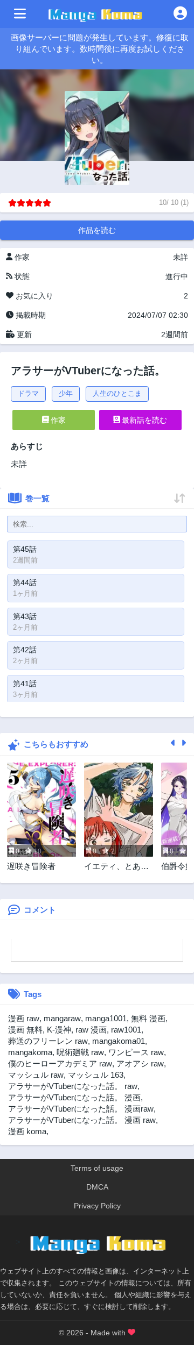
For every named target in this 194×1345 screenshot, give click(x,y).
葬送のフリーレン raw (48, 1040)
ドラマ (28, 393)
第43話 (25, 616)
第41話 (25, 683)
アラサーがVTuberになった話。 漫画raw (81, 1108)
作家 (57, 420)
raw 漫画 (91, 1029)
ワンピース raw (136, 1052)
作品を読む (97, 230)
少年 (66, 393)
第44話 (25, 582)
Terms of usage (97, 1168)
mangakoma (30, 1052)
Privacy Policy (97, 1205)
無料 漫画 (148, 1018)
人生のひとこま (117, 393)
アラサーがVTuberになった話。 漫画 (74, 1097)
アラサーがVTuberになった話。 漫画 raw (82, 1120)
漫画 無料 (25, 1029)
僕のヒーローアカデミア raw (60, 1063)
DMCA (97, 1187)
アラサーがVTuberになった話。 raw (72, 1086)
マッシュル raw (36, 1074)
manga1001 (106, 1018)
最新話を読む (143, 420)
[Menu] (20, 14)
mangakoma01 (118, 1040)
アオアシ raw (140, 1063)
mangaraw (62, 1018)
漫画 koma (27, 1131)
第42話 (25, 649)
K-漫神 (59, 1029)
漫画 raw (23, 1018)
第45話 (25, 549)
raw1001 (126, 1029)
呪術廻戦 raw (80, 1052)
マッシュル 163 (95, 1074)
